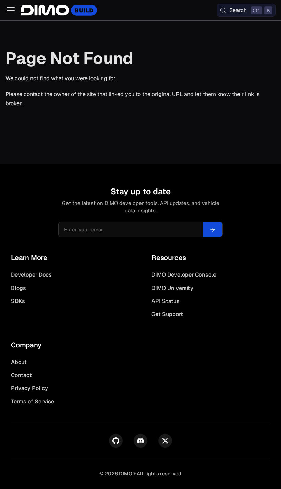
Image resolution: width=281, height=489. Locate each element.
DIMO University (172, 288)
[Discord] (140, 441)
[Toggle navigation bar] (10, 10)
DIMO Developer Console (183, 274)
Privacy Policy (29, 388)
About (19, 362)
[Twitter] (165, 441)
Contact (21, 375)
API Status (165, 301)
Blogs (18, 288)
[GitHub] (116, 441)
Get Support (167, 314)
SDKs (18, 301)
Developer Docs (31, 274)
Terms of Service (32, 401)
